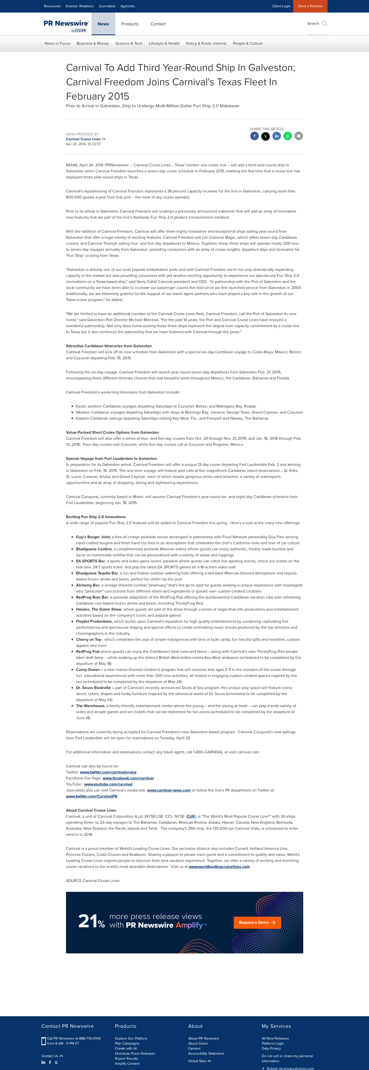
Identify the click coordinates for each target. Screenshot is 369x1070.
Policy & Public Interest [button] (206, 43)
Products (130, 24)
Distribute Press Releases (135, 1053)
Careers (194, 1048)
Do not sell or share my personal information (287, 1058)
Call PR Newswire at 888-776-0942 (74, 1038)
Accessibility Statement (206, 1053)
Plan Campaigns (127, 1043)
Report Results (126, 1058)
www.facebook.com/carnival (128, 778)
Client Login (281, 6)
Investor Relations (80, 6)
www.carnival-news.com (169, 790)
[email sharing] (298, 136)
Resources (52, 6)
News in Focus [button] (57, 43)
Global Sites (198, 1061)
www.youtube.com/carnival (108, 784)
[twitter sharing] (265, 137)
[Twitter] (56, 1062)
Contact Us (50, 1056)
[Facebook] (50, 1062)
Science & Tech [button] (128, 43)
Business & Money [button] (93, 43)
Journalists (107, 6)
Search (313, 23)
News (103, 24)
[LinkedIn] (44, 1062)
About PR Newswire (203, 1038)
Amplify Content (127, 1063)
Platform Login (273, 1043)
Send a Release (310, 6)
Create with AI (126, 1048)
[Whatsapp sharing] (287, 136)
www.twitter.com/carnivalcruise (108, 772)
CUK (191, 816)
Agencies (127, 6)
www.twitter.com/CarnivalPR (91, 796)
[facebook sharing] (254, 136)
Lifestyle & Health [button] (164, 43)
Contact (158, 24)
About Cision (198, 1043)
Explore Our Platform (131, 1038)
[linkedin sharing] (276, 136)
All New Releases (275, 1038)
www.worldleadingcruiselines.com (219, 866)
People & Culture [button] (248, 43)
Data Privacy (271, 1048)
